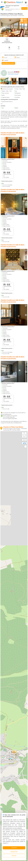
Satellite (24, 436)
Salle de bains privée (7, 181)
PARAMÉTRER (14, 851)
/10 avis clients (25, 20)
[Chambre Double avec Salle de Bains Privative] (14, 158)
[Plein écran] (25, 446)
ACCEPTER (14, 847)
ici (7, 843)
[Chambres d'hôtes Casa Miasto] (14, 36)
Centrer (24, 440)
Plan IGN (24, 434)
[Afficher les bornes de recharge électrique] (24, 443)
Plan (24, 433)
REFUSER (14, 855)
